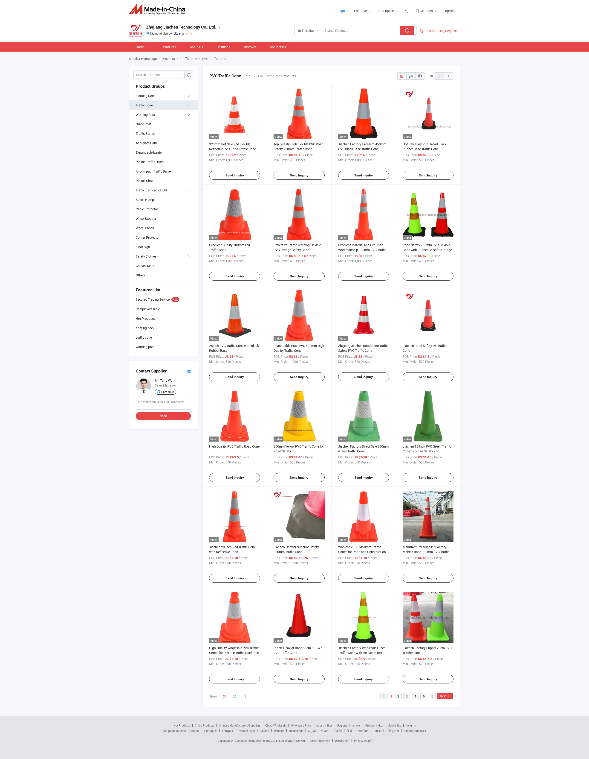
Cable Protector (147, 209)
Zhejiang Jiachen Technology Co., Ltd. (181, 27)
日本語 (338, 731)
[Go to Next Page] (448, 76)
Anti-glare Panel (147, 143)
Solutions (223, 47)
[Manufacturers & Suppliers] (158, 9)
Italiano (264, 731)
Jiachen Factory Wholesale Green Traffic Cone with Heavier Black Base (362, 653)
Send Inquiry (234, 175)
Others (140, 275)
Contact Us (278, 47)
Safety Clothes (146, 256)
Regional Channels (349, 725)
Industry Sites (324, 725)
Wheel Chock (145, 228)
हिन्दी (349, 731)
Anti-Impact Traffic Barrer (154, 171)
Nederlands (296, 731)
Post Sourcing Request (440, 31)
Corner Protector (148, 237)
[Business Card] (189, 371)
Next (443, 696)
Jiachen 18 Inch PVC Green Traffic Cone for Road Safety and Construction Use (427, 451)
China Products (204, 725)
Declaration (342, 740)
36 (235, 696)
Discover (250, 47)
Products (169, 47)
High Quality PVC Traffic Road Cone (234, 446)
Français (227, 731)
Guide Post (143, 124)
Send (163, 416)
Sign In (343, 11)
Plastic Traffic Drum (150, 162)
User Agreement (320, 740)
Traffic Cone (144, 105)
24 (225, 696)
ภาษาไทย (362, 731)
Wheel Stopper (146, 218)
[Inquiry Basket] (407, 11)
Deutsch (279, 731)
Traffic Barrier (145, 133)
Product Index (374, 725)
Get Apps (426, 11)
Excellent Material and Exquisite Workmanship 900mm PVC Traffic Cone (362, 250)
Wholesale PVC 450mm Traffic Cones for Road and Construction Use (362, 552)
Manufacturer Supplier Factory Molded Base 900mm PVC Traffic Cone (426, 552)
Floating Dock (145, 96)
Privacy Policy (363, 740)
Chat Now (167, 392)
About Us (196, 47)
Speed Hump (145, 199)
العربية (312, 731)
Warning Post (145, 114)
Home (140, 47)
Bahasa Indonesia (415, 731)
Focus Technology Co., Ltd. (264, 740)
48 (244, 696)
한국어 (324, 731)
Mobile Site (394, 725)
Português (210, 731)
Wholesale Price (301, 725)
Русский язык (246, 731)
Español (194, 731)
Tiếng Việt (392, 731)
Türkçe (377, 731)
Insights (411, 725)
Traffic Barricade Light (151, 190)
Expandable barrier (149, 152)
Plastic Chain (145, 181)
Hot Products (181, 725)
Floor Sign (143, 247)
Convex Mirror (146, 266)
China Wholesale (275, 725)
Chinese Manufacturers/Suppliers (239, 725)
